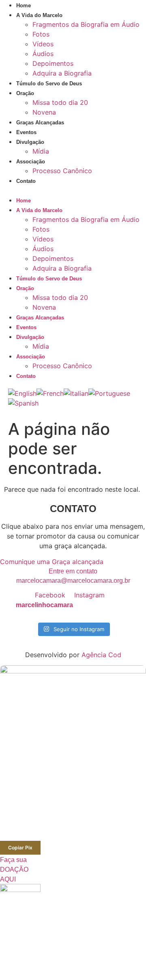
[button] (73, 190)
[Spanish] (23, 403)
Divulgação (30, 142)
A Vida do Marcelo (39, 15)
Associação (30, 161)
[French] (50, 393)
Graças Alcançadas (40, 122)
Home (23, 5)
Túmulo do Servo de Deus (49, 83)
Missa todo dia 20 (60, 102)
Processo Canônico (62, 171)
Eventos (26, 132)
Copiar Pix (20, 847)
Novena (44, 112)
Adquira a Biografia (62, 73)
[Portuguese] (109, 393)
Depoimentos (52, 63)
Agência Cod (101, 655)
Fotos (40, 34)
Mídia (40, 151)
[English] (22, 393)
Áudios (43, 54)
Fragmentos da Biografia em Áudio (86, 24)
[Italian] (76, 393)
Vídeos (43, 44)
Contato (26, 181)
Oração (25, 93)
